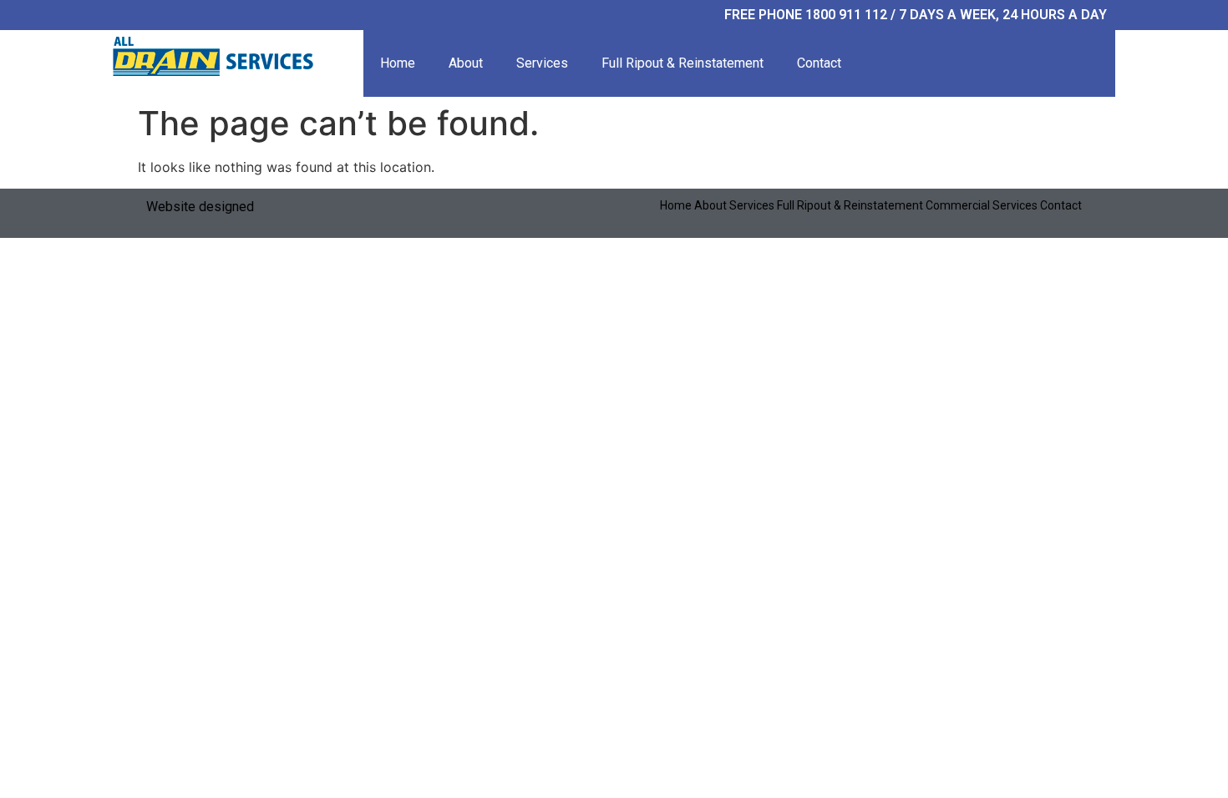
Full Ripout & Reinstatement (682, 63)
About (466, 63)
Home (397, 63)
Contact (819, 63)
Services (542, 63)
